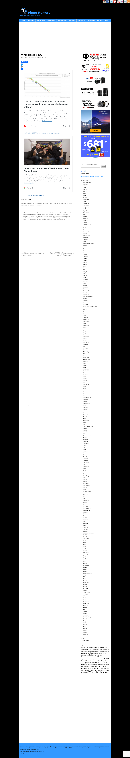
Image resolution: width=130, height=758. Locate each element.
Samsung (85, 527)
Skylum (85, 550)
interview (99, 655)
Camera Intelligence (88, 243)
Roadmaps (94, 666)
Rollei (84, 521)
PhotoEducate (86, 485)
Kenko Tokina (87, 359)
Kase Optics (86, 357)
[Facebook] (47, 63)
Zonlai (85, 632)
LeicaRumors (51, 20)
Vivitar (85, 600)
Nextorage (86, 443)
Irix (84, 346)
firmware (95, 653)
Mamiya (85, 409)
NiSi (84, 447)
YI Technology (87, 617)
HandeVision (86, 321)
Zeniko (85, 624)
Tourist (85, 586)
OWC (84, 470)
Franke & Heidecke (88, 296)
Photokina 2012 (103, 662)
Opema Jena (86, 466)
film (108, 651)
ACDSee (85, 186)
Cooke (85, 260)
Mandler (85, 411)
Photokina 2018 (102, 664)
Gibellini (85, 310)
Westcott (85, 605)
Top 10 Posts (86, 581)
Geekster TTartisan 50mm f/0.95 (35, 195)
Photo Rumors (39, 12)
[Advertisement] (47, 38)
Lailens (85, 378)
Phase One (86, 483)
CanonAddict (91, 20)
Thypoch (85, 575)
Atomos (85, 222)
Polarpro (85, 497)
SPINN (85, 563)
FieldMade (86, 294)
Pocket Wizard (87, 491)
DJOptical (85, 272)
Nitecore (85, 451)
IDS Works (86, 336)
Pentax (85, 479)
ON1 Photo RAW (99, 659)
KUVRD (85, 375)
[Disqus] (47, 330)
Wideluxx (85, 607)
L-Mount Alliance (101, 657)
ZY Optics (85, 634)
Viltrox (85, 596)
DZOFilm (85, 279)
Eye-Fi (85, 293)
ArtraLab (85, 218)
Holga (84, 331)
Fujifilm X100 (85, 655)
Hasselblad (86, 325)
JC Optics (85, 348)
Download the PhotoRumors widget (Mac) (29, 749)
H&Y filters (86, 319)
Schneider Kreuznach (88, 533)
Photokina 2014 (85, 664)
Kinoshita (85, 361)
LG (84, 396)
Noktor (85, 453)
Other (35, 203)
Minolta (85, 428)
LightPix (85, 399)
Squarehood (86, 565)
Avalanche (86, 226)
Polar (84, 493)
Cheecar (85, 253)
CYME (85, 264)
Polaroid (85, 495)
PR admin (25, 57)
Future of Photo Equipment (90, 306)
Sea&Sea (85, 535)
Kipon (84, 363)
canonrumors (85, 649)
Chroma (85, 254)
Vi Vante (85, 594)
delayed (96, 651)
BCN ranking (95, 647)
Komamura (86, 369)
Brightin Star (86, 235)
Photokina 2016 (94, 664)
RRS (84, 525)
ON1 (84, 464)
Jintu (84, 350)
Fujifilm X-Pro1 (102, 653)
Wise (84, 609)
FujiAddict (72, 20)
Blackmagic (86, 232)
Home (23, 20)
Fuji (84, 302)
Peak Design (86, 476)
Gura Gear (85, 317)
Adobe (85, 188)
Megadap (85, 417)
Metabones (86, 420)
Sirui (84, 546)
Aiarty (84, 195)
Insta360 (85, 344)
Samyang (85, 529)
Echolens (85, 281)
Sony (84, 561)
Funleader (85, 304)
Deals (84, 266)
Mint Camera (86, 432)
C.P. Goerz (86, 239)
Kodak (85, 365)
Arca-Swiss (86, 212)
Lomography (86, 403)
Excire (85, 289)
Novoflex (85, 457)
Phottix (85, 487)
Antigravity (86, 207)
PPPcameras (86, 499)
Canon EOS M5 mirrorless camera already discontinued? (61, 254)
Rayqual (85, 512)
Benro (84, 230)
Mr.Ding (85, 437)
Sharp (84, 540)
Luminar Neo (91, 659)
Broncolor (85, 237)
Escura (85, 285)
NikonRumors (41, 20)
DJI (84, 270)
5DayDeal (83, 647)
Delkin (85, 268)
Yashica (85, 613)
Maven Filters (86, 415)
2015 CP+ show (89, 647)
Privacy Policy (65, 747)
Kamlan (85, 355)
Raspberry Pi (86, 510)
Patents (107, 658)
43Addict (99, 20)
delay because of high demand (88, 651)
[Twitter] (47, 65)
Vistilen (85, 598)
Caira (84, 241)
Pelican (85, 478)
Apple (84, 209)
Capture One (86, 247)
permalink (63, 203)
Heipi (84, 327)
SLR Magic (86, 552)
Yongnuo (85, 621)
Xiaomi (85, 611)
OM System (86, 462)
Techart (85, 569)
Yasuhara (85, 615)
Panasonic (85, 474)
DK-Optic (85, 274)
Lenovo (85, 390)
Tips (106, 20)
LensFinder (31, 20)
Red (84, 514)
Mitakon (85, 434)
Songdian (85, 556)
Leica (84, 386)
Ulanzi (85, 590)
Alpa (84, 201)
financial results (86, 653)
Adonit (85, 190)
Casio (84, 249)
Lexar (84, 394)
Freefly (85, 298)
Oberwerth (86, 458)
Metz (84, 422)
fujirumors (93, 655)
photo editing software (92, 662)
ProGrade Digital (87, 508)
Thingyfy (85, 571)
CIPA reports (103, 649)
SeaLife (85, 537)
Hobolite (85, 329)
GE (84, 308)
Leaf (84, 382)
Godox (85, 314)
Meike (85, 418)
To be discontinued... (93, 668)
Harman (85, 323)
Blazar (85, 233)
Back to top (26, 405)
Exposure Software (88, 291)
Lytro (84, 405)
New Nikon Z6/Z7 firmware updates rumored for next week (43, 133)
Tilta (84, 577)
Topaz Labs (86, 582)
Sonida (85, 560)
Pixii (84, 489)
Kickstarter (85, 657)
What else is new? (47, 203)
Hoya (84, 335)
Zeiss (84, 622)
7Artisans (85, 184)
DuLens (85, 275)
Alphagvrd (86, 203)
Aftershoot (86, 192)
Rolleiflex (85, 523)
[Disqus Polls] (47, 282)
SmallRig (85, 554)
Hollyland (85, 333)
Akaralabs (85, 197)
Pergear (85, 481)
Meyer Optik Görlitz (88, 426)
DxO (84, 277)
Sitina (84, 548)
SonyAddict (81, 20)
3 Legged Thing (87, 182)
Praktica (85, 502)
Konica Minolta (87, 371)
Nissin (84, 449)
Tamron (85, 567)
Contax (85, 258)
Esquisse (85, 287)
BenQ (84, 228)
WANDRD (86, 603)
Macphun (85, 407)
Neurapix (85, 441)
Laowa (85, 380)
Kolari (84, 367)
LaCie (84, 376)
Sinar (84, 544)
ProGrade (85, 506)
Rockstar (85, 518)
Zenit (84, 626)
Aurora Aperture (87, 224)
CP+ (108, 649)
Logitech (85, 401)
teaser (83, 668)
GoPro (84, 315)
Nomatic (85, 455)
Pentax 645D (84, 661)
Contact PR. (41, 751)
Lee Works (86, 384)
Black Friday (103, 647)
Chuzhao (85, 256)
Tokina (85, 579)
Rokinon (85, 519)
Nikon (84, 445)
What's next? (84, 672)
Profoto (85, 504)
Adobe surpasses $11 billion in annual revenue (32, 254)
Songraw (85, 558)
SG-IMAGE (86, 539)
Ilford (84, 340)
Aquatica (85, 211)
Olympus (85, 460)
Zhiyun (85, 628)
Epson (84, 283)
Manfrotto (85, 413)
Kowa (84, 373)
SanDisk (85, 531)
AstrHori (85, 220)
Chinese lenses (95, 649)
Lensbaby (85, 392)
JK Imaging (86, 352)
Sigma (84, 542)
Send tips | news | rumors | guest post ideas (92, 176)
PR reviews (86, 500)
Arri (84, 214)
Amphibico (86, 205)
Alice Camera (86, 199)
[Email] (47, 67)
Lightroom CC (84, 659)
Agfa (84, 193)
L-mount (93, 657)
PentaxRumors (62, 20)
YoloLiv (85, 619)
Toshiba (85, 584)
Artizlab (85, 216)
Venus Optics (86, 592)
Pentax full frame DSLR (92, 661)
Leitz (84, 388)
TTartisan (85, 588)
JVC (84, 354)
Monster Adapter (87, 436)
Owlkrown (86, 472)
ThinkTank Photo (87, 573)
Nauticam (85, 439)
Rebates (88, 666)
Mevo (84, 424)
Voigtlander (86, 601)
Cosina (85, 262)
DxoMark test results (103, 651)
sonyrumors (102, 666)
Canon (85, 245)
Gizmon (85, 312)
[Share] (47, 69)
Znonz (85, 630)
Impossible (86, 342)
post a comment (37, 205)
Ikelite (85, 338)
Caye (84, 251)
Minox (85, 430)
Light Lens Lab (87, 397)
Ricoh (84, 516)
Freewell (85, 300)
